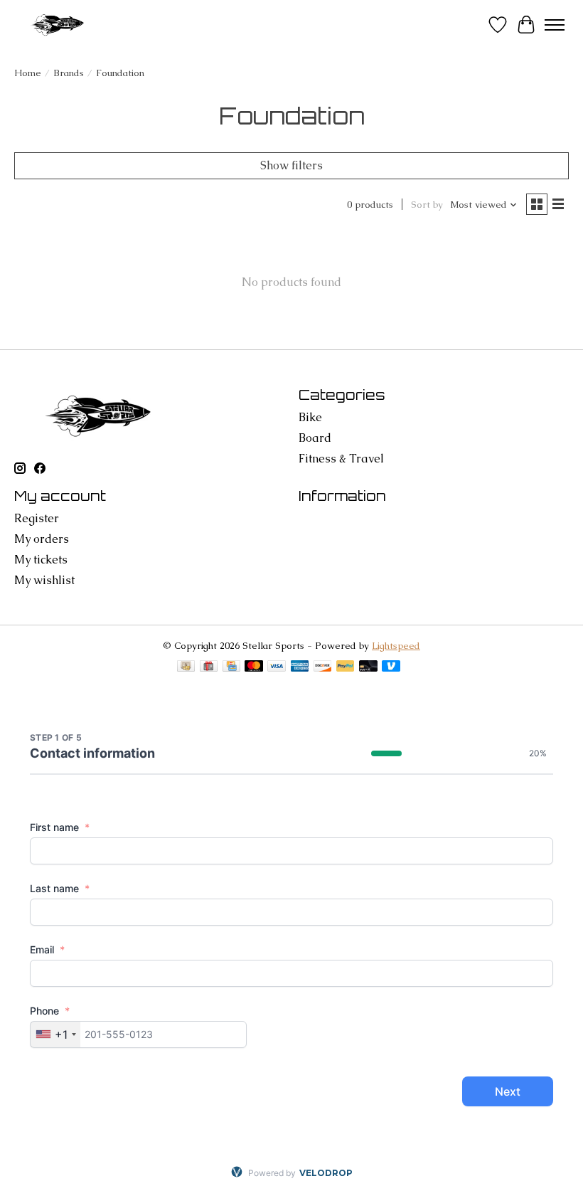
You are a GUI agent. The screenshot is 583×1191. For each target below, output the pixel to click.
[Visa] (276, 667)
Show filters (291, 165)
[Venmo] (391, 667)
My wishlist (44, 580)
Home (27, 73)
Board (315, 437)
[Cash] (186, 667)
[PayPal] (345, 667)
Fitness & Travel (341, 458)
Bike (310, 417)
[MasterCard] (254, 667)
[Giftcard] (209, 667)
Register (36, 518)
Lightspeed (396, 646)
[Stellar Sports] (58, 24)
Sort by (427, 204)
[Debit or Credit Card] (368, 667)
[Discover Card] (323, 667)
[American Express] (300, 667)
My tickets (41, 559)
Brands (68, 73)
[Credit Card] (231, 667)
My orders (41, 538)
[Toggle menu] (554, 25)
